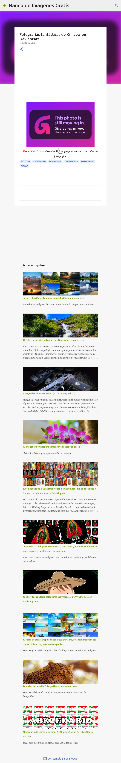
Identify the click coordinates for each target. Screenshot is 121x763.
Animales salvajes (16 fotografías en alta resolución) (50, 686)
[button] (21, 49)
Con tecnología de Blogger (62, 758)
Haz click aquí (39, 151)
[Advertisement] (60, 78)
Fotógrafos (87, 161)
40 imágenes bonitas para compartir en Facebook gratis (51, 447)
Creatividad (39, 161)
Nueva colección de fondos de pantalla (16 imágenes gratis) (53, 298)
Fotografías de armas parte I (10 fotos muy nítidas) (49, 393)
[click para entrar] (60, 146)
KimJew (24, 166)
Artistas (25, 161)
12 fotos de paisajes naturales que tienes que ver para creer (53, 340)
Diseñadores (71, 161)
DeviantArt (55, 161)
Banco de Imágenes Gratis (39, 5)
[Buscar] (74, 5)
